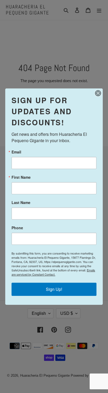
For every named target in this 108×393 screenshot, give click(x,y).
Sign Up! (54, 289)
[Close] (98, 93)
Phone (17, 228)
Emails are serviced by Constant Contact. (53, 272)
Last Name (21, 202)
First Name (21, 177)
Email (16, 152)
